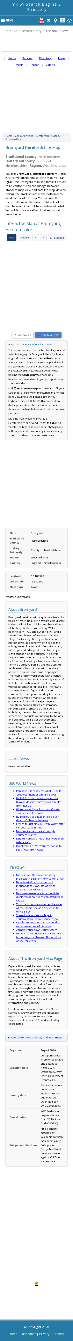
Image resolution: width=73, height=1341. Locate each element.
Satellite (24, 237)
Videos (50, 65)
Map (11, 237)
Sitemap (59, 1334)
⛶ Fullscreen (57, 238)
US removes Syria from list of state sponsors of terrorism (38, 811)
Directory (45, 58)
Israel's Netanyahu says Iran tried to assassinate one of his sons (38, 924)
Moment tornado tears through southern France (35, 833)
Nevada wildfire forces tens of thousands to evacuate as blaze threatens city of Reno (35, 885)
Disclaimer (28, 1334)
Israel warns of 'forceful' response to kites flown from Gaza (39, 847)
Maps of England (23, 136)
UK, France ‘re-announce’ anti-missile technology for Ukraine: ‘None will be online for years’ (38, 937)
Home (12, 58)
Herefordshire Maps (47, 136)
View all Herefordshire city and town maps (36, 1037)
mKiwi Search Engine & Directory (36, 7)
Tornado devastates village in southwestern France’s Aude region (38, 917)
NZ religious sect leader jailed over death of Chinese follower (37, 818)
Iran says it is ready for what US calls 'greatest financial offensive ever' (38, 792)
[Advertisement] (36, 102)
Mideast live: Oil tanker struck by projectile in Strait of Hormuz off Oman (40, 876)
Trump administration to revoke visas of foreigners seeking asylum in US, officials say (39, 907)
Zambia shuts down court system (36, 930)
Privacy (44, 1334)
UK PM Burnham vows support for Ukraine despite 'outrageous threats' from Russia (38, 802)
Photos (34, 65)
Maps (61, 58)
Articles (28, 58)
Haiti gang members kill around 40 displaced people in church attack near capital (39, 896)
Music (19, 65)
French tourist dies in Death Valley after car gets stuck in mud (40, 825)
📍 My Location (22, 335)
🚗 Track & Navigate (48, 335)
